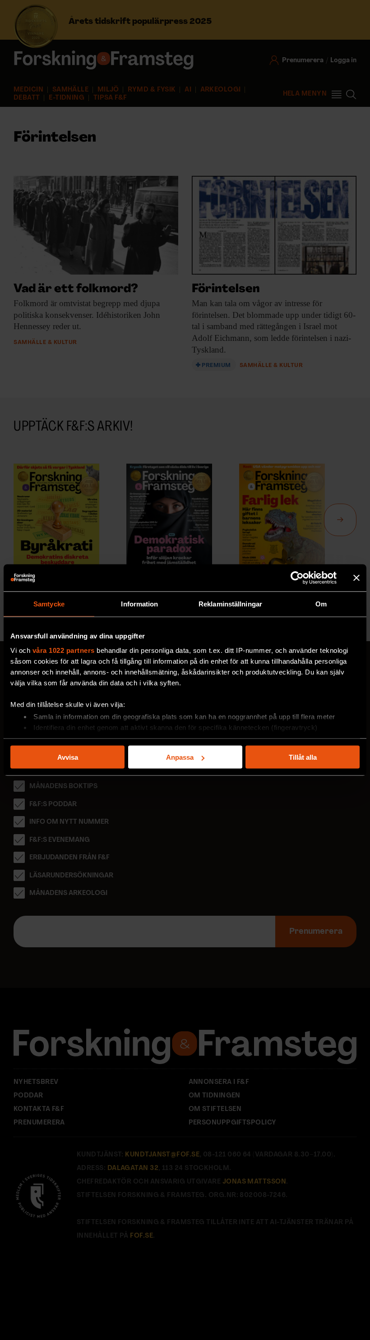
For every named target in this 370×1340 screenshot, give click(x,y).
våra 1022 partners (63, 650)
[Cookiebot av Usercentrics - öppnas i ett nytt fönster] (297, 578)
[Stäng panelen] (356, 578)
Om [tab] (321, 604)
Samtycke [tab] (49, 604)
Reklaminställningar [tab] (230, 604)
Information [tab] (139, 604)
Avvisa (67, 757)
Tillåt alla (303, 757)
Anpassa (180, 757)
